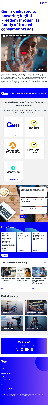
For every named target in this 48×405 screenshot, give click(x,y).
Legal (2, 384)
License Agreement (6, 373)
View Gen (12, 135)
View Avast (12, 157)
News (2, 365)
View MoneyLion (12, 179)
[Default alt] (4, 361)
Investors (3, 368)
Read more (44, 262)
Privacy (3, 376)
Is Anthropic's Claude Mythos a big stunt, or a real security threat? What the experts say (39, 237)
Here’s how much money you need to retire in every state (24, 237)
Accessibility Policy (6, 379)
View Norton (34, 135)
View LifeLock (34, 157)
